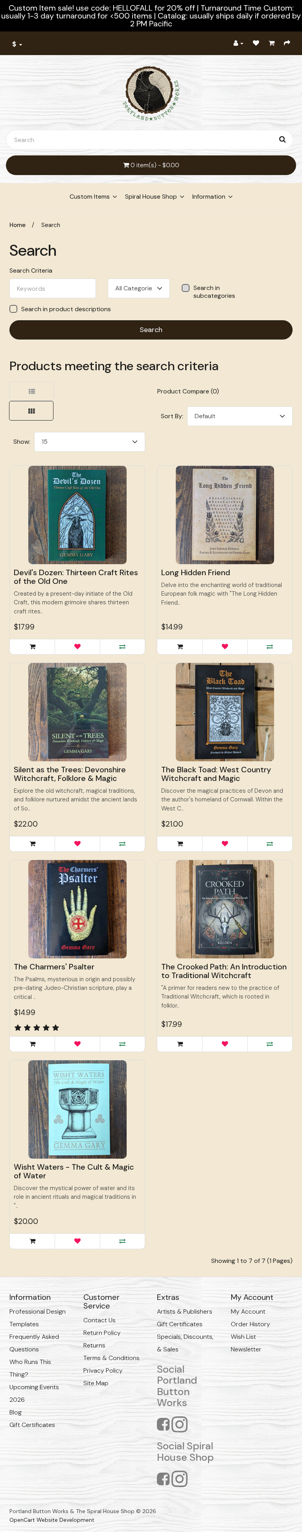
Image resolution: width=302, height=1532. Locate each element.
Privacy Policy (103, 1370)
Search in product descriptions (66, 309)
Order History (250, 1324)
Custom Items (90, 196)
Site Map (96, 1383)
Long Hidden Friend (195, 572)
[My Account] (238, 43)
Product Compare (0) (188, 391)
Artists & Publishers (184, 1311)
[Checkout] (287, 43)
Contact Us (99, 1320)
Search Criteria (30, 271)
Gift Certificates (32, 1425)
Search (50, 225)
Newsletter (246, 1349)
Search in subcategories (214, 292)
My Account (248, 1311)
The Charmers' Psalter (54, 966)
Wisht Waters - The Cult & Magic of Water (74, 1171)
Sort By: (172, 416)
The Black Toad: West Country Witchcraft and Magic (216, 774)
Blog (15, 1412)
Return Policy (102, 1333)
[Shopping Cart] (271, 43)
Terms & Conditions (111, 1358)
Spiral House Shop (151, 196)
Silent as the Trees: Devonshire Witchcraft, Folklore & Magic (70, 774)
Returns (94, 1345)
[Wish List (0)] (256, 43)
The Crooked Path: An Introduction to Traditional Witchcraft (224, 971)
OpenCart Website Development (51, 1519)
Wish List (243, 1337)
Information (208, 196)
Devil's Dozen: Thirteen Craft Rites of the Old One (76, 576)
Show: (21, 441)
